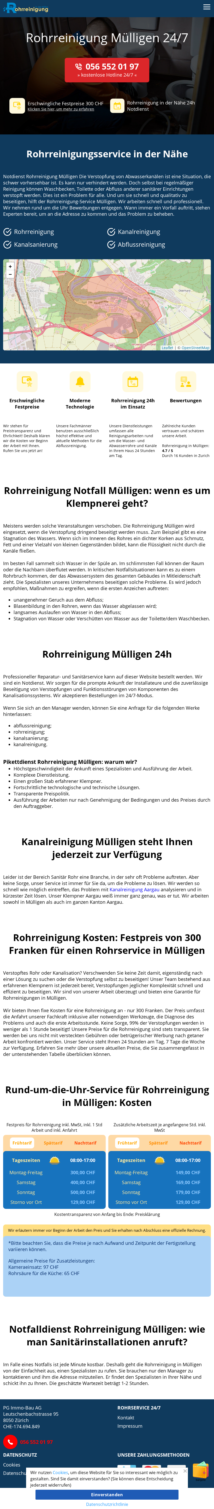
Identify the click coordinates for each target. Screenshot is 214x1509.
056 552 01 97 (112, 66)
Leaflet (167, 347)
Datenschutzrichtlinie (107, 1504)
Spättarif (53, 1143)
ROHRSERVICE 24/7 (138, 1408)
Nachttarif (85, 1143)
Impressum (129, 1426)
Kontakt (125, 1417)
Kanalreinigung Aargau (134, 889)
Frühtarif (22, 1143)
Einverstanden (107, 1495)
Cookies (11, 1465)
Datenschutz (20, 1455)
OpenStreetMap (196, 347)
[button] (10, 266)
